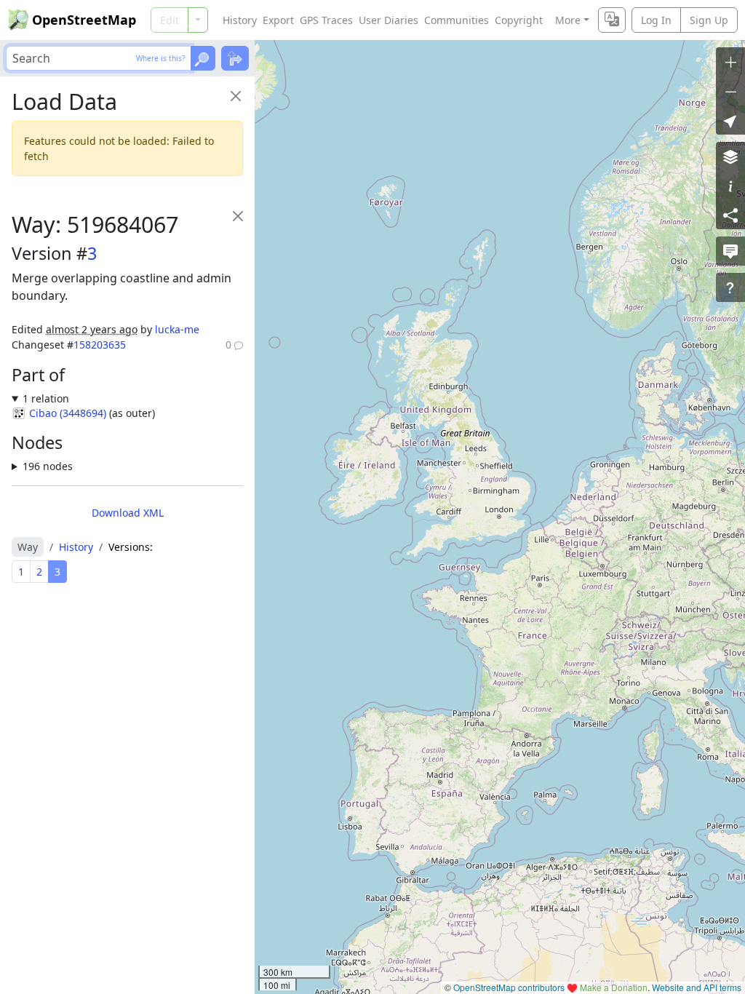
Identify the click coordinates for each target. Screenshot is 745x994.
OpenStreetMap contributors (509, 987)
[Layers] (730, 156)
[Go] (203, 58)
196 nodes (48, 466)
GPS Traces (326, 20)
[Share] (730, 214)
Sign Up (709, 20)
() (67, 413)
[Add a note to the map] (730, 251)
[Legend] (730, 185)
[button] (730, 120)
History (240, 20)
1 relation (46, 398)
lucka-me (177, 329)
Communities (456, 20)
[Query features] (730, 287)
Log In (656, 20)
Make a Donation (614, 987)
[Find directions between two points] (235, 58)
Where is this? (160, 58)
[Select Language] (612, 20)
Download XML (128, 513)
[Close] (235, 95)
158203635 (99, 344)
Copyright (519, 20)
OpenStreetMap (84, 19)
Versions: (130, 547)
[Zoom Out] (730, 91)
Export (278, 20)
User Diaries (388, 20)
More (568, 20)
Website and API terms (696, 987)
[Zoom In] (730, 61)
